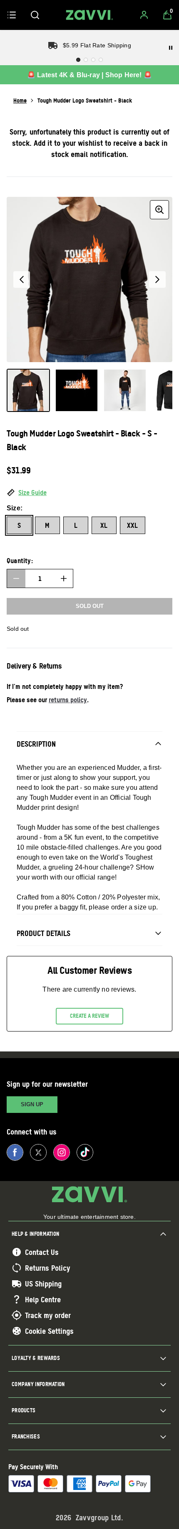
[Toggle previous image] (21, 279)
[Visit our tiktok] (85, 1152)
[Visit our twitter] (38, 1152)
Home (20, 100)
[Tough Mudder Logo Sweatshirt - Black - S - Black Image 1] (28, 390)
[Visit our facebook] (15, 1152)
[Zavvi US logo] (89, 15)
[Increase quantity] (64, 578)
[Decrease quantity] (16, 578)
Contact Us (42, 1252)
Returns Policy (47, 1267)
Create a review (89, 1015)
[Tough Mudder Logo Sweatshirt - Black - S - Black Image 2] (76, 390)
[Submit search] (35, 15)
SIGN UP (32, 1104)
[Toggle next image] (157, 279)
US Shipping (43, 1283)
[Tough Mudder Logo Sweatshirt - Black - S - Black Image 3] (125, 390)
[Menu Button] (12, 15)
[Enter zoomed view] (159, 209)
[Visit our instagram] (61, 1152)
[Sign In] (144, 15)
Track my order (48, 1315)
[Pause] (170, 47)
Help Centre (43, 1299)
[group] (89, 279)
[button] (89, 493)
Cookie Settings (49, 1330)
